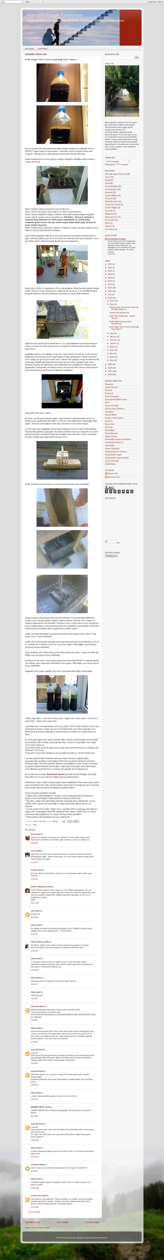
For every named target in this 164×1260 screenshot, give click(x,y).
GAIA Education (111, 202)
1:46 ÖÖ (34, 1085)
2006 (110, 375)
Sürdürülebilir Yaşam (113, 455)
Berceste (108, 390)
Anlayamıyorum (111, 217)
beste (33, 851)
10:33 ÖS (35, 1157)
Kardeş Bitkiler (111, 415)
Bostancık (109, 393)
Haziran (113, 343)
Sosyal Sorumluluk (112, 205)
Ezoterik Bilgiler (111, 208)
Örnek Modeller (111, 186)
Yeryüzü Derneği (112, 461)
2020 (110, 271)
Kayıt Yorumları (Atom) (41, 1228)
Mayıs (112, 347)
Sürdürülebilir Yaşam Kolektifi (117, 458)
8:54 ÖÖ (34, 843)
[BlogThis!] (70, 821)
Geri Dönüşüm (111, 189)
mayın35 (34, 1050)
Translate (124, 165)
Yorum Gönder (34, 1212)
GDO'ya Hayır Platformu (115, 409)
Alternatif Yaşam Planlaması (55, 15)
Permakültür (110, 220)
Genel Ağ (108, 211)
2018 (110, 278)
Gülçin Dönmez (37, 942)
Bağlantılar (109, 214)
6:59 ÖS (34, 984)
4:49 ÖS (34, 1020)
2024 (110, 264)
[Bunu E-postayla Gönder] (68, 821)
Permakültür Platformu (114, 442)
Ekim (112, 304)
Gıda (35, 825)
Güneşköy (109, 412)
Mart (112, 354)
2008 (110, 368)
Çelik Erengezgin (112, 396)
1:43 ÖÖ (34, 1063)
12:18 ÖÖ (35, 1140)
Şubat (112, 357)
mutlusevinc (36, 1196)
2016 (110, 281)
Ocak (112, 360)
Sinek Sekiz (109, 445)
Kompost (108, 198)
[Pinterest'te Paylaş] (77, 821)
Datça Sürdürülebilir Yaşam (116, 399)
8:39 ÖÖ (34, 1171)
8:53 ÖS (34, 1116)
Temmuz (113, 340)
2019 (110, 274)
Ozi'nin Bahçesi (111, 433)
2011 (110, 295)
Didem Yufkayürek (39, 887)
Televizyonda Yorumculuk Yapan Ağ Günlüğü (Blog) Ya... (123, 308)
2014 (110, 284)
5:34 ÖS (34, 1042)
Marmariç (109, 427)
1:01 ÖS (34, 862)
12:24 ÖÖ (35, 1207)
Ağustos (113, 337)
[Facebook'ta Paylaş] (75, 821)
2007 (110, 371)
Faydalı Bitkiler (111, 195)
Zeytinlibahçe (110, 464)
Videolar (108, 226)
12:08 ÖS (35, 970)
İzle (118, 543)
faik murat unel (114, 477)
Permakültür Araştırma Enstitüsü (118, 439)
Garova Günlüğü (112, 406)
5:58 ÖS (34, 951)
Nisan (112, 350)
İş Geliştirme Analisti (117, 239)
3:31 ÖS (34, 934)
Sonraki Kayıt (32, 1222)
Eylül (112, 333)
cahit (33, 911)
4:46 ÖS (34, 879)
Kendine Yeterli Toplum (114, 418)
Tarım (107, 177)
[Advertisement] (122, 529)
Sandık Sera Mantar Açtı (119, 313)
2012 (110, 291)
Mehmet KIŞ (113, 473)
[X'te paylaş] (73, 821)
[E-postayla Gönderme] (63, 821)
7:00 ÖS (34, 999)
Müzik (107, 223)
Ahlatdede (109, 384)
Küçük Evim (110, 424)
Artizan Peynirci (111, 387)
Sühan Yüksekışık (112, 449)
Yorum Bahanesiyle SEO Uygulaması (122, 241)
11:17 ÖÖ (35, 903)
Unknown (35, 1006)
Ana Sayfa (29, 48)
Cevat (33, 834)
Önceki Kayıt (92, 1222)
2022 (110, 268)
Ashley (34, 870)
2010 (110, 298)
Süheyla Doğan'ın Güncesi (116, 452)
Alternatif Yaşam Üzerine (115, 174)
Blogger (80, 1238)
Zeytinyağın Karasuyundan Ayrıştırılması (120, 322)
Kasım (113, 301)
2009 (110, 364)
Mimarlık (108, 192)
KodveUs (108, 421)
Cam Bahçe (43, 48)
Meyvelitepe (110, 430)
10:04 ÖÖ (35, 1188)
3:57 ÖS (34, 1099)
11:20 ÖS (34, 917)
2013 (110, 288)
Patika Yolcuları (111, 436)
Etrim (107, 402)
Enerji (107, 180)
